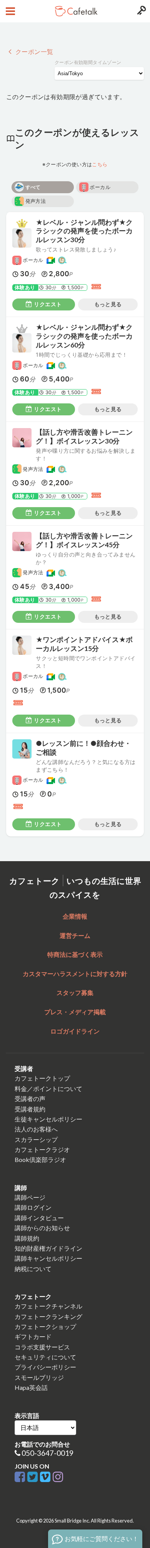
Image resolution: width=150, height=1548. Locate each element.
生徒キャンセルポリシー (48, 1119)
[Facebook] (21, 1477)
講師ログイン (33, 1207)
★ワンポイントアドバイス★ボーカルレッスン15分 (84, 644)
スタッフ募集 (75, 992)
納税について (33, 1268)
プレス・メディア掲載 (75, 1011)
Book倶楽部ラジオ (40, 1159)
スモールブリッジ (39, 1377)
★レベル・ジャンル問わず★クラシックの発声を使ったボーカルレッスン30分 (84, 231)
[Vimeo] (46, 1477)
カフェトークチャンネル (48, 1306)
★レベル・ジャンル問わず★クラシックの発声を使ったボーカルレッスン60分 (84, 336)
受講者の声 (30, 1098)
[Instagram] (58, 1477)
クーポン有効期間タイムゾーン (88, 62)
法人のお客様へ (36, 1129)
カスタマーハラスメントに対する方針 (75, 973)
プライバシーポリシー (45, 1367)
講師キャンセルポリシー (48, 1258)
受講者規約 (30, 1109)
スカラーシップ (36, 1139)
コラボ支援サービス (42, 1347)
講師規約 (27, 1238)
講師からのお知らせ (42, 1227)
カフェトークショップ (45, 1326)
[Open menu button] (9, 11)
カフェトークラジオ (42, 1149)
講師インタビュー (39, 1217)
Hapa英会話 (31, 1387)
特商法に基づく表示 (75, 954)
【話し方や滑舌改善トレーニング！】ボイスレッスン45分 (84, 540)
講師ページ (30, 1197)
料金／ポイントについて (48, 1088)
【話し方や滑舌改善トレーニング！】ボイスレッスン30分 (84, 436)
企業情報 (75, 916)
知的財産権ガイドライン (48, 1248)
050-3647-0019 (47, 1453)
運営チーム (75, 935)
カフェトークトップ (42, 1078)
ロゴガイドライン (75, 1031)
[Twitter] (33, 1477)
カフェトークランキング (48, 1316)
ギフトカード (33, 1336)
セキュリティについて (45, 1357)
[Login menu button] (140, 11)
